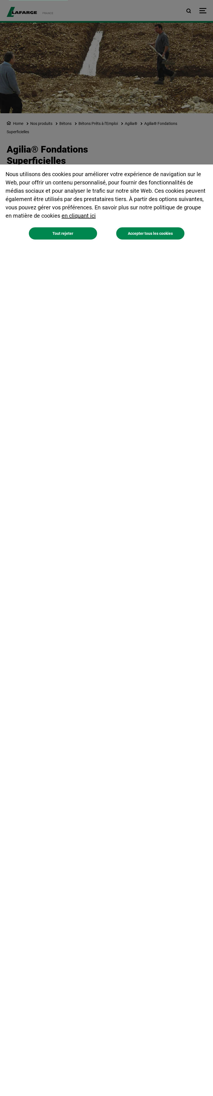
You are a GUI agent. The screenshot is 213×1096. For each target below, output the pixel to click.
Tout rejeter (62, 233)
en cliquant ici (79, 215)
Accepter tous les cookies (150, 233)
